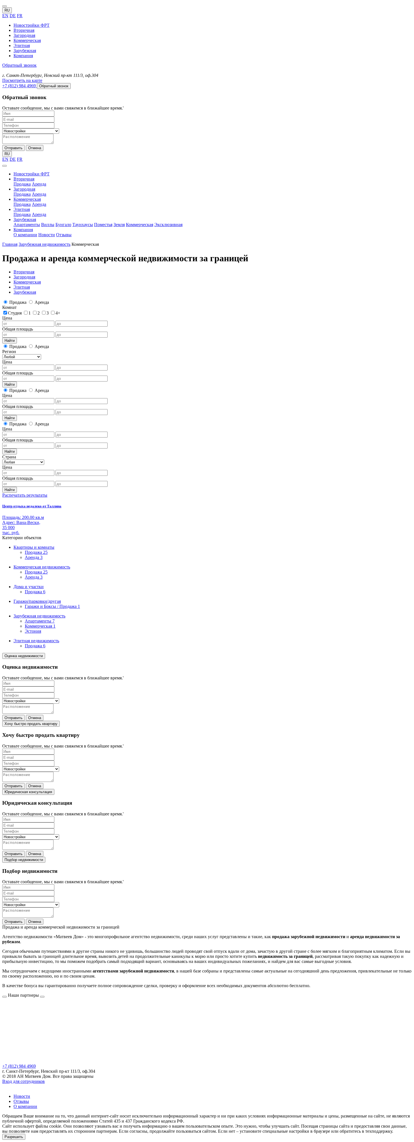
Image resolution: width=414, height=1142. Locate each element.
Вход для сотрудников (23, 1081)
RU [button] (7, 10)
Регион (9, 351)
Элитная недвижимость (36, 640)
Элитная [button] (22, 209)
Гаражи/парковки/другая (37, 601)
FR (20, 15)
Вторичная (24, 30)
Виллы (47, 224)
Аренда (39, 184)
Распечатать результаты (24, 495)
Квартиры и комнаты (34, 547)
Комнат (9, 307)
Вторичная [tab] (24, 271)
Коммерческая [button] (27, 199)
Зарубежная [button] (25, 219)
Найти (10, 340)
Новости (46, 234)
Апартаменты (27, 224)
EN (5, 15)
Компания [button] (23, 229)
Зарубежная (25, 50)
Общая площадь (17, 329)
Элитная (22, 45)
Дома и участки (29, 586)
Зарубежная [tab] (25, 292)
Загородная (24, 35)
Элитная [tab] (22, 287)
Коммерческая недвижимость (42, 567)
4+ (57, 313)
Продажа (22, 184)
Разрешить (14, 1137)
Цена (7, 318)
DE (13, 15)
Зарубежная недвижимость (44, 244)
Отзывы (64, 234)
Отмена (34, 148)
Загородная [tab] (24, 277)
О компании (25, 234)
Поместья (103, 224)
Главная (9, 244)
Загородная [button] (24, 189)
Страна (9, 456)
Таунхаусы (82, 224)
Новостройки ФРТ (32, 25)
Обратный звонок (19, 65)
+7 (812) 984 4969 (19, 1066)
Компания (23, 55)
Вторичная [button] (24, 179)
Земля (119, 224)
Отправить (14, 148)
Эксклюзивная (168, 224)
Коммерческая (27, 40)
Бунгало (63, 224)
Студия (15, 313)
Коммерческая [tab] (27, 282)
